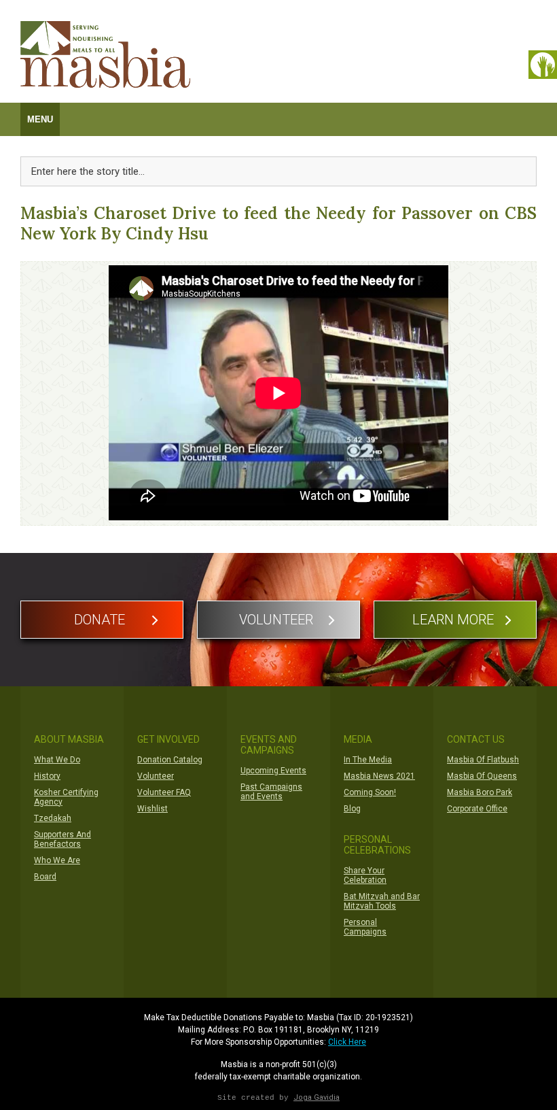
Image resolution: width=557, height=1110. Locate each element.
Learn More (453, 619)
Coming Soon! (370, 792)
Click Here (347, 1042)
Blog (352, 808)
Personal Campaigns (365, 927)
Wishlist (152, 808)
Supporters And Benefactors (62, 839)
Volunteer (276, 619)
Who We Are (57, 860)
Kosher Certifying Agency (66, 797)
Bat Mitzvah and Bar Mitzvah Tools (382, 901)
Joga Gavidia (316, 1097)
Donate (99, 619)
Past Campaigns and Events (271, 791)
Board (45, 876)
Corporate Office (477, 808)
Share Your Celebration (365, 875)
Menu (40, 119)
